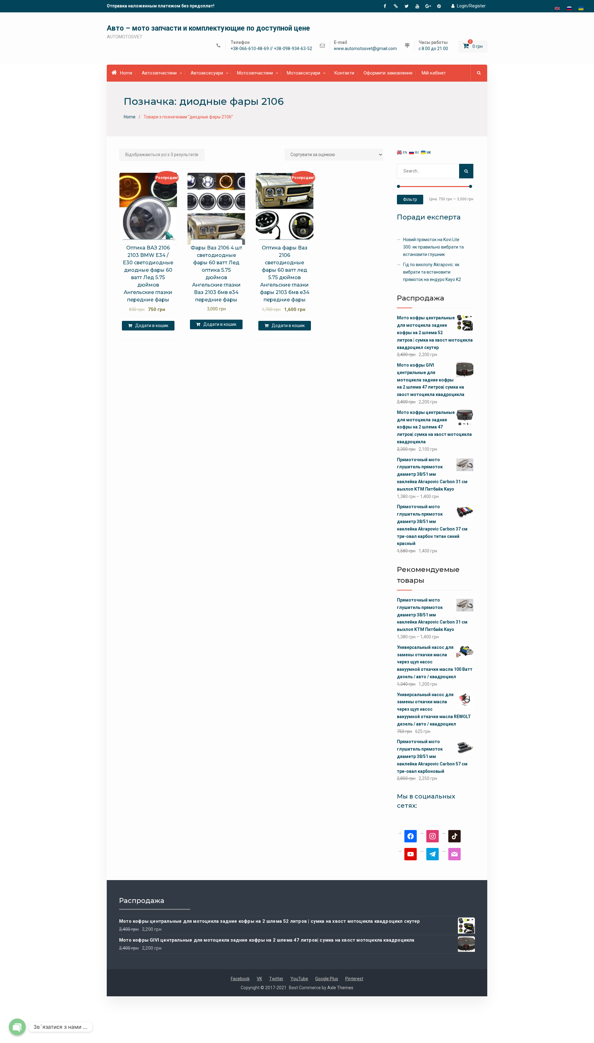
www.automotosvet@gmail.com (365, 48)
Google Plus (326, 978)
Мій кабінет (434, 73)
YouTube (299, 978)
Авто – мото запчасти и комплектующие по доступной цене (208, 28)
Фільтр (410, 199)
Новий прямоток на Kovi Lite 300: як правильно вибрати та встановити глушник (433, 247)
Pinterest (354, 978)
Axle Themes (340, 987)
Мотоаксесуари (303, 73)
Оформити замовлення (388, 73)
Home (126, 73)
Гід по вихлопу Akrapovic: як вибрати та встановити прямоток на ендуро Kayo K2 (432, 272)
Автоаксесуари (207, 73)
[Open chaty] (17, 1027)
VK (259, 978)
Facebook (240, 978)
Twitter (276, 978)
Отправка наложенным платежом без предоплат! (160, 5)
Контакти (344, 73)
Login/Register (471, 5)
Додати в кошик (151, 325)
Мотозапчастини (255, 73)
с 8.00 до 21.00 (433, 48)
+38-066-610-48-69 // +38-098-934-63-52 (271, 48)
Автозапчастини (159, 73)
